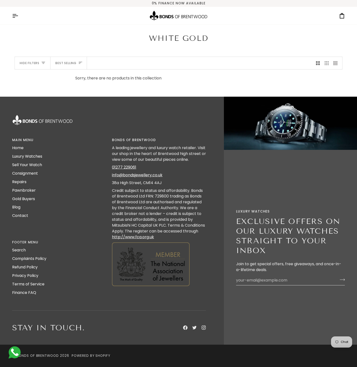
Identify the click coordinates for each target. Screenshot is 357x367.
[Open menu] (19, 16)
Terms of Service (28, 284)
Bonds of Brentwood (38, 355)
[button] (159, 241)
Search (19, 250)
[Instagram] (204, 327)
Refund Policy (25, 267)
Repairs (19, 182)
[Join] (341, 279)
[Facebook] (185, 327)
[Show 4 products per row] (336, 63)
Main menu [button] (23, 140)
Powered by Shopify (91, 355)
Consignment (25, 173)
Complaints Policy (29, 258)
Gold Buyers (23, 199)
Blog (16, 207)
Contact (20, 215)
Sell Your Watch (27, 165)
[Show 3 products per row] (326, 63)
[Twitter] (194, 327)
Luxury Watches (27, 156)
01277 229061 (124, 167)
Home (18, 148)
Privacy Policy (25, 275)
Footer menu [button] (25, 242)
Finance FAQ (24, 292)
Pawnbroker (24, 190)
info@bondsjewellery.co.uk (137, 175)
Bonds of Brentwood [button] (134, 140)
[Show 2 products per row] (318, 63)
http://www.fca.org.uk (133, 237)
